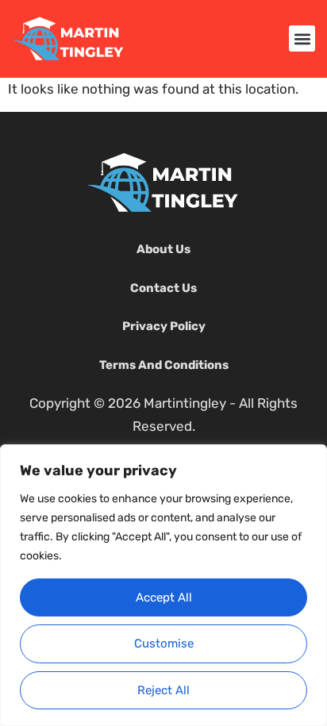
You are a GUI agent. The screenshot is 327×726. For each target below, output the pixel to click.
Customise (164, 643)
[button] (302, 38)
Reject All (163, 690)
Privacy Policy (164, 326)
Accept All (164, 597)
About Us (163, 249)
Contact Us (163, 288)
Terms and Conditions (164, 365)
